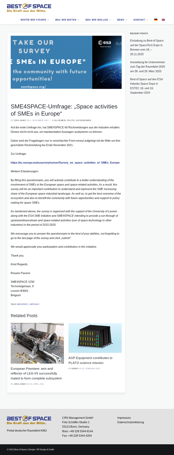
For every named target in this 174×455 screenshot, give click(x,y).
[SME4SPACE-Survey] (66, 67)
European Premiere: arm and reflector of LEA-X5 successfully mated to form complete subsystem (36, 373)
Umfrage (34, 304)
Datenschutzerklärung (130, 422)
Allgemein (60, 120)
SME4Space (22, 304)
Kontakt (139, 20)
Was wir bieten (65, 20)
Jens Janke (20, 120)
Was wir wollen (96, 20)
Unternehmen (83, 120)
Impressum (124, 417)
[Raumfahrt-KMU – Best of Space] (29, 7)
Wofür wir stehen (33, 20)
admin (74, 369)
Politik (71, 120)
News (120, 20)
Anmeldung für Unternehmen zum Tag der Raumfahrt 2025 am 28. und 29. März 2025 (147, 67)
